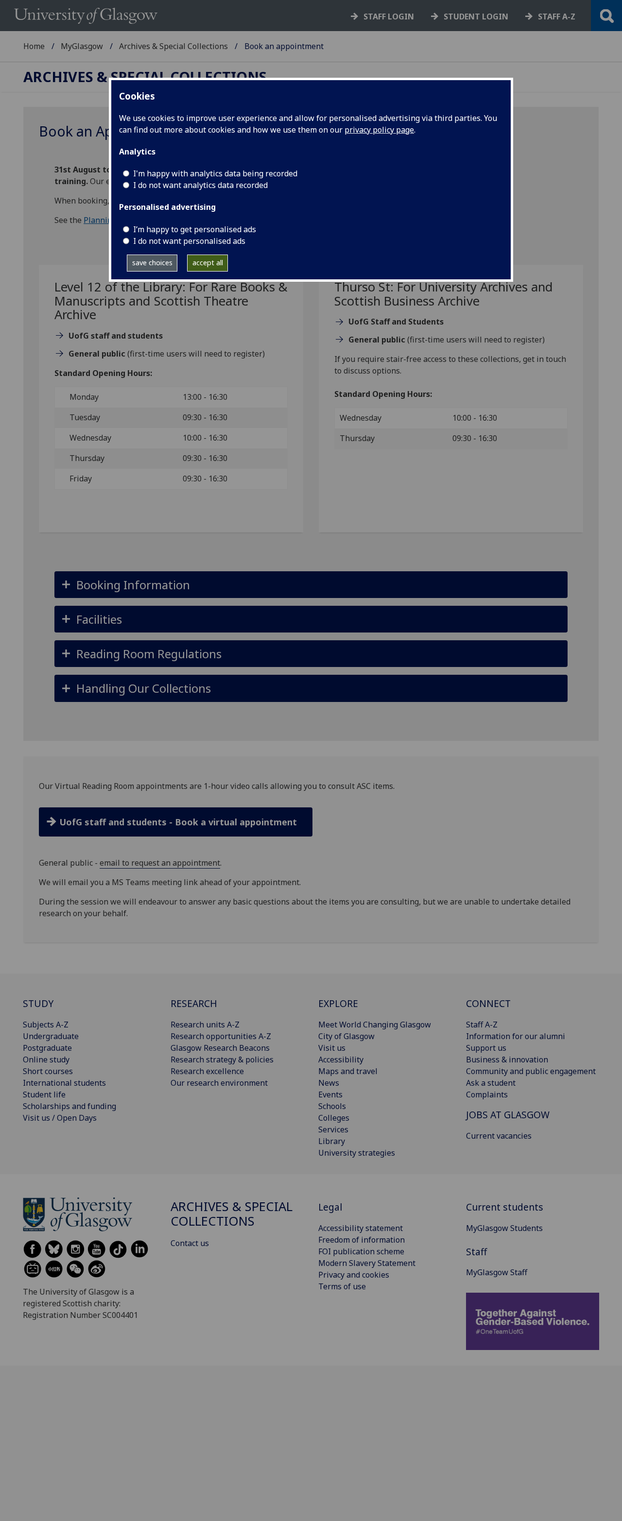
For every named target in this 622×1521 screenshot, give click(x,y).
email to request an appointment (160, 862)
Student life (44, 1094)
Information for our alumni (515, 1036)
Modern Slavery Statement (366, 1263)
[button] (311, 584)
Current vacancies (499, 1135)
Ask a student (491, 1082)
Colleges (333, 1117)
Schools (332, 1106)
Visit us (332, 1047)
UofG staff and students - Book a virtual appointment (178, 822)
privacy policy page (379, 129)
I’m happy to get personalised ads (194, 229)
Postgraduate (47, 1047)
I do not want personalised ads (189, 241)
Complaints (487, 1094)
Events (330, 1094)
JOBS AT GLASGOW (508, 1114)
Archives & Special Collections (173, 46)
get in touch (544, 359)
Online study (46, 1059)
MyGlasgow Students (504, 1228)
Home (34, 46)
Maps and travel (348, 1071)
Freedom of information (361, 1239)
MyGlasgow (82, 46)
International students (64, 1082)
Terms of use (342, 1286)
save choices (152, 262)
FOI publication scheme (361, 1251)
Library (331, 1141)
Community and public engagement (531, 1071)
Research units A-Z (205, 1024)
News (328, 1082)
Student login (476, 16)
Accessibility (340, 1059)
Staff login (388, 16)
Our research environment (219, 1082)
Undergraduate (51, 1036)
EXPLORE (338, 1003)
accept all (207, 262)
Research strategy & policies (222, 1059)
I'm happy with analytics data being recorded (215, 173)
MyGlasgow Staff (496, 1272)
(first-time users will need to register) (167, 353)
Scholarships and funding (69, 1106)
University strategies (356, 1152)
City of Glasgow (346, 1036)
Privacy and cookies (353, 1274)
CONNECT (488, 1003)
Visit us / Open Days (60, 1117)
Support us (486, 1047)
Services (333, 1129)
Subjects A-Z (46, 1024)
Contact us (190, 1243)
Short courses (48, 1071)
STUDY (38, 1003)
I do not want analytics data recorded (200, 185)
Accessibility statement (360, 1228)
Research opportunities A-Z (221, 1036)
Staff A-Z (482, 1024)
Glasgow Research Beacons (220, 1047)
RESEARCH (194, 1003)
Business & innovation (507, 1059)
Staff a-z (556, 16)
